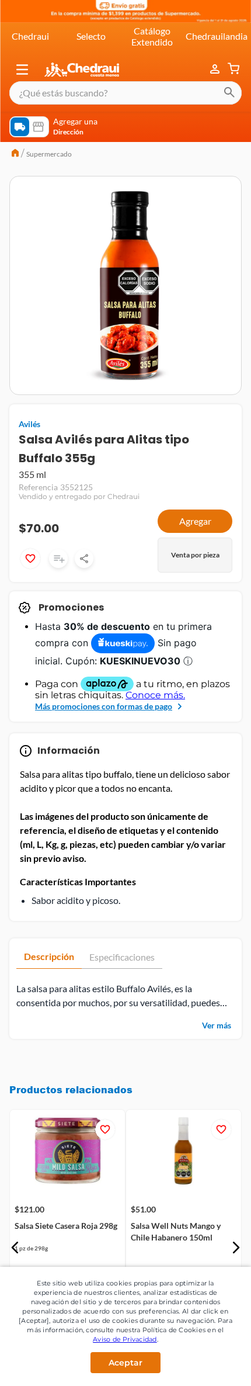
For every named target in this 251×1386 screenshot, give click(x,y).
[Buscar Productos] (229, 93)
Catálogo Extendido (152, 36)
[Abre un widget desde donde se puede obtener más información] (203, 1365)
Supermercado (49, 154)
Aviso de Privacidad (125, 1339)
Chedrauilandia (216, 35)
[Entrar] (216, 69)
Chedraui (30, 35)
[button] (22, 69)
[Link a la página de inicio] (15, 154)
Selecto (91, 35)
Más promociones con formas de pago (103, 706)
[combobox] (125, 93)
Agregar (195, 520)
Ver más (216, 1025)
